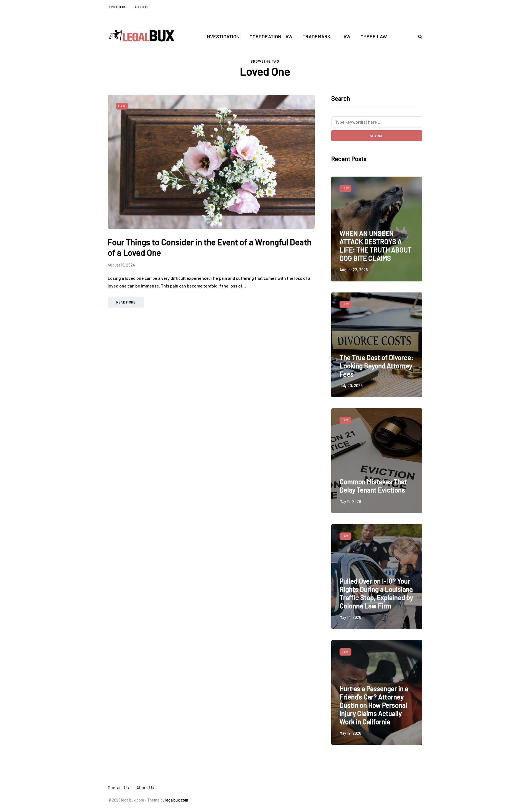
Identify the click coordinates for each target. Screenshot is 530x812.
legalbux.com (176, 800)
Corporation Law (271, 36)
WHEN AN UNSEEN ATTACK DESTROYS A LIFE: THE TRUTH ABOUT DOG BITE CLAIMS (376, 245)
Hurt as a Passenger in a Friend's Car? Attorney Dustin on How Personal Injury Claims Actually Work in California (374, 705)
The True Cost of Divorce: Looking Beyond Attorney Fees (376, 365)
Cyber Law (374, 36)
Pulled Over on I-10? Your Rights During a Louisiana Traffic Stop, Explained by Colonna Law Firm (376, 593)
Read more (126, 302)
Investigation (222, 36)
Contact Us (117, 7)
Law (345, 36)
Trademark (316, 36)
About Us (141, 7)
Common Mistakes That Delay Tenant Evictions (373, 486)
